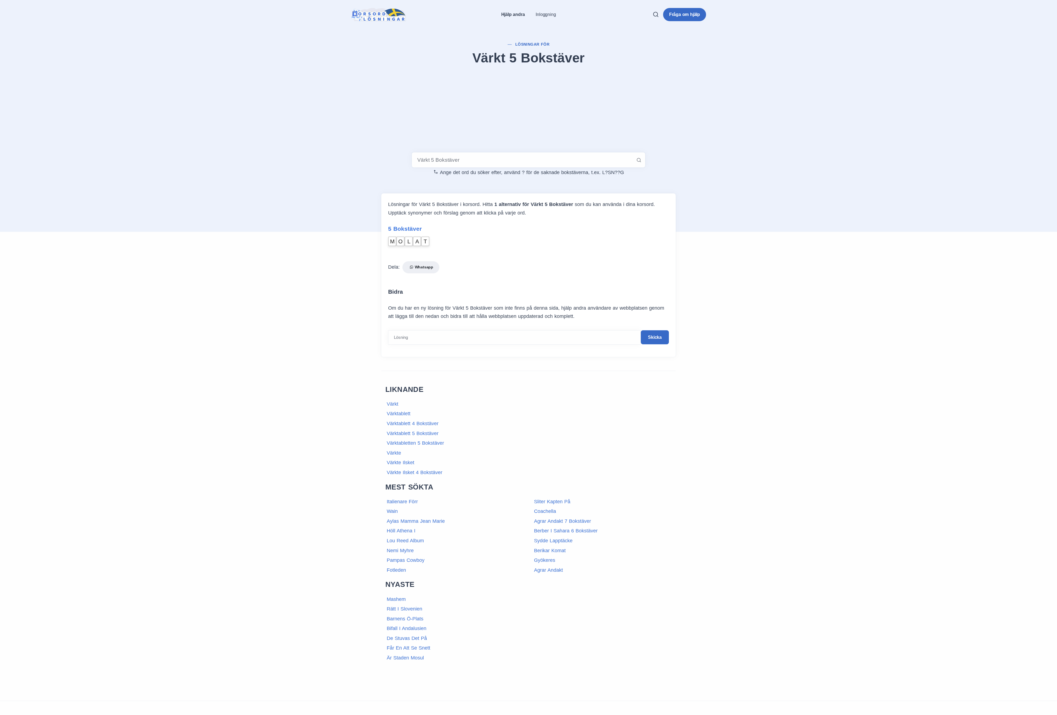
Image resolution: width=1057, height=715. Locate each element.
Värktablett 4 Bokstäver (412, 423)
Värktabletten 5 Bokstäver (415, 443)
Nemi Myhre (400, 550)
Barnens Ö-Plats (405, 619)
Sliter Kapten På (552, 501)
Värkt (392, 404)
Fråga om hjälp (684, 14)
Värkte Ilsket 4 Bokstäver (414, 472)
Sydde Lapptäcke (553, 540)
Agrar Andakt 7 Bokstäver (562, 521)
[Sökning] (656, 14)
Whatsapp (423, 267)
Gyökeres (544, 560)
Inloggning (546, 14)
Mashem (396, 599)
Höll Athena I (401, 531)
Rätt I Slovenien (404, 609)
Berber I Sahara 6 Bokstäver (566, 531)
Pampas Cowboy (405, 560)
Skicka (655, 337)
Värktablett (398, 413)
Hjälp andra (513, 14)
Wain (392, 511)
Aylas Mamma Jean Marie (416, 521)
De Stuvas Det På (407, 638)
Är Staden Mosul (405, 658)
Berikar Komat (550, 550)
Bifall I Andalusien (406, 628)
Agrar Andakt (548, 570)
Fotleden (396, 570)
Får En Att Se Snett (408, 648)
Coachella (545, 511)
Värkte (394, 453)
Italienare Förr (402, 501)
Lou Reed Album (405, 540)
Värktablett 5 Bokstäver (412, 433)
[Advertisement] (528, 109)
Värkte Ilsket (400, 462)
